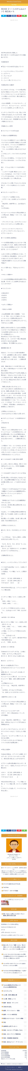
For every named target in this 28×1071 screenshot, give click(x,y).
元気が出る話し (14, 1006)
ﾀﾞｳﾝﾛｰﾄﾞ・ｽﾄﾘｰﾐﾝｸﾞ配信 (10, 890)
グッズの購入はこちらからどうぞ (14, 899)
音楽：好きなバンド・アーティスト (14, 1042)
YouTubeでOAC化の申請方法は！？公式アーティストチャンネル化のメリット (14, 971)
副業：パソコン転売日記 (14, 1014)
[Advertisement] (14, 35)
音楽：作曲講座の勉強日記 (14, 1038)
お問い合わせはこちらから (8, 932)
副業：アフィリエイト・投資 (14, 1010)
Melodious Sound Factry (14, 1)
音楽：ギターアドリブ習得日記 (14, 1034)
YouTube (6, 887)
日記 (14, 1022)
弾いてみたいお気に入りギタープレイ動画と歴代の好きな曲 (13, 914)
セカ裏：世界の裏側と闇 (14, 995)
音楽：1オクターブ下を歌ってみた (14, 1030)
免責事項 (19, 1067)
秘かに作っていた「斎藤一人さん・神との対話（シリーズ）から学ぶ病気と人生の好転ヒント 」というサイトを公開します (14, 947)
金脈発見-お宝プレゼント (14, 1026)
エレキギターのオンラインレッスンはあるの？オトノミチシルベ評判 (14, 964)
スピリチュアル (14, 991)
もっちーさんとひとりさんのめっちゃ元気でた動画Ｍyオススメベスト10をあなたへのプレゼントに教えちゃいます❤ (14, 956)
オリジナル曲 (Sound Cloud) (11, 884)
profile (14, 859)
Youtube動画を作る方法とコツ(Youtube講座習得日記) (14, 986)
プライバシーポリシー (11, 1067)
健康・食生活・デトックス (14, 1002)
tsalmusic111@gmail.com (8, 927)
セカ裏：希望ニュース (14, 999)
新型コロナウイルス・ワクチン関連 (14, 1018)
